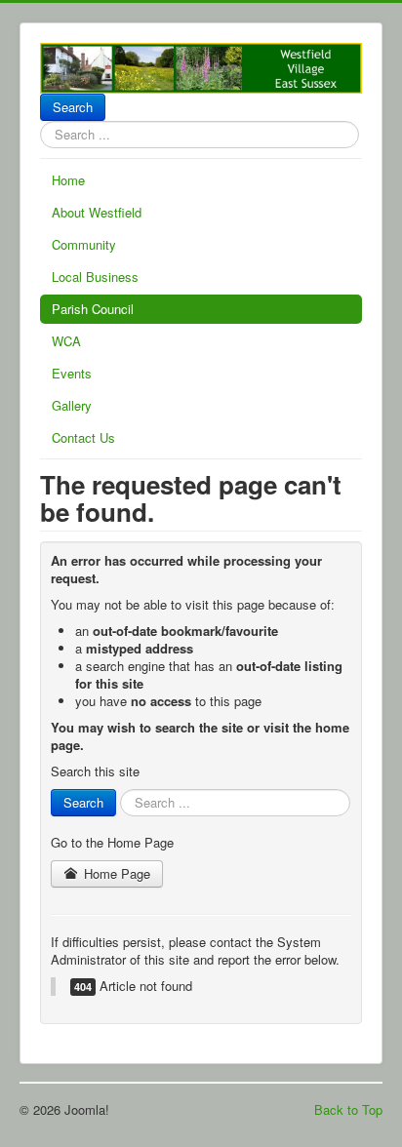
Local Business (95, 276)
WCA (66, 341)
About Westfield (96, 212)
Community (84, 244)
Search (73, 107)
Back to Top (348, 1109)
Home (68, 180)
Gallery (72, 405)
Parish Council (93, 308)
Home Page (115, 873)
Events (72, 373)
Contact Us (83, 437)
